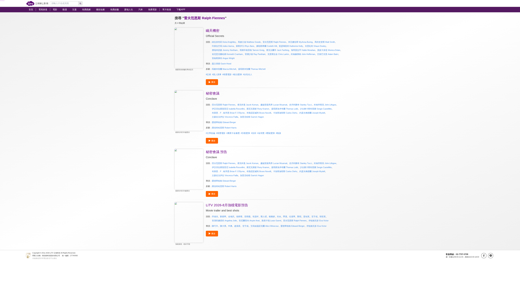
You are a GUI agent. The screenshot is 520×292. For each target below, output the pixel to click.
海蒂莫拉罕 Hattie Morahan (303, 50)
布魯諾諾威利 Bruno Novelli (259, 113)
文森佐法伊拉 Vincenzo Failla (225, 117)
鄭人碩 (264, 216)
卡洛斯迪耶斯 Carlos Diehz (285, 113)
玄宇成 (314, 216)
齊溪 (285, 216)
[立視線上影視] (37, 3)
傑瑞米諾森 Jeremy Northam (225, 50)
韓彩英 (323, 216)
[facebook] (484, 255)
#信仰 (253, 133)
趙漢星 (237, 226)
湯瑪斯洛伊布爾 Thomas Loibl (284, 109)
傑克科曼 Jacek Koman (247, 105)
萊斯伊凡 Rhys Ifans (245, 46)
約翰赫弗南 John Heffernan (303, 54)
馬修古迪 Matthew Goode (249, 42)
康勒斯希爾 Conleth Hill (266, 46)
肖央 (279, 216)
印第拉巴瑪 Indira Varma (223, 46)
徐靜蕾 (239, 216)
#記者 (208, 74)
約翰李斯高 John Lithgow (325, 105)
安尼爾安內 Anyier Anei (249, 220)
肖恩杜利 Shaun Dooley (315, 46)
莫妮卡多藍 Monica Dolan (328, 50)
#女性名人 (247, 74)
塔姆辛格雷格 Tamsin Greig (252, 50)
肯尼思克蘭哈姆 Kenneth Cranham (227, 54)
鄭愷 (299, 216)
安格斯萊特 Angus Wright (223, 58)
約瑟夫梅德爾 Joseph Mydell (312, 113)
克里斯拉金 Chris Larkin (278, 54)
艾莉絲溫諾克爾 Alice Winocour (265, 226)
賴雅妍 (272, 216)
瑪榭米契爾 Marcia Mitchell (224, 69)
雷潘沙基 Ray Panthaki (255, 54)
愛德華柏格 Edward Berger (224, 122)
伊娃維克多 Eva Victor (319, 220)
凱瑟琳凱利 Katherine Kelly (291, 46)
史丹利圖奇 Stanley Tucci (300, 105)
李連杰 (215, 216)
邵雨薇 (247, 216)
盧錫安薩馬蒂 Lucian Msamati (273, 105)
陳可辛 (215, 226)
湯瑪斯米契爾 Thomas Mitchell (251, 69)
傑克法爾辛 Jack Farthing (277, 50)
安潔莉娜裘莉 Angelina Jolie (224, 220)
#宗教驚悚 (245, 133)
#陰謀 (278, 133)
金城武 (231, 216)
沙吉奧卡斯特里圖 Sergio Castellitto (316, 109)
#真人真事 (216, 74)
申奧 (230, 226)
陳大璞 (223, 226)
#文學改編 (210, 133)
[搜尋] (80, 3)
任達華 (292, 216)
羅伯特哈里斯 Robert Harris (224, 128)
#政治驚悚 (237, 74)
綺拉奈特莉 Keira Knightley (224, 42)
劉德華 (223, 216)
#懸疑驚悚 (270, 133)
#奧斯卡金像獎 (233, 133)
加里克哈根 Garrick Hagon (252, 117)
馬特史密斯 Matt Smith (325, 42)
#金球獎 (260, 133)
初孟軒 (256, 216)
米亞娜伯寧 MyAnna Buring (300, 42)
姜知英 (306, 216)
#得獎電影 (227, 74)
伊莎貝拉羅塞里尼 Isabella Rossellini (228, 109)
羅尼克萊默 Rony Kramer (258, 109)
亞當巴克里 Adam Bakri (327, 54)
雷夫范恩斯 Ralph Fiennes (274, 42)
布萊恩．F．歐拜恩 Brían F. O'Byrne (228, 113)
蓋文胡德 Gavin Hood (221, 63)
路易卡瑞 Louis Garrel (271, 220)
